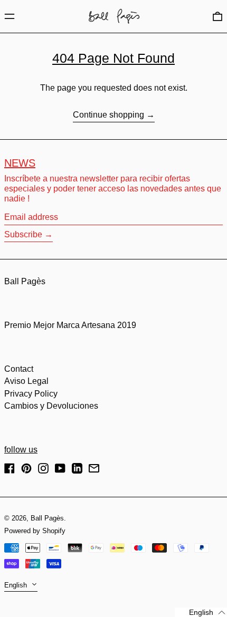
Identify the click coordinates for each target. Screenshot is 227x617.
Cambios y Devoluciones (51, 405)
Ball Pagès (24, 281)
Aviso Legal (26, 381)
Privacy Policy (31, 393)
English (16, 585)
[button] (217, 16)
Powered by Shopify (34, 531)
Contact (18, 368)
